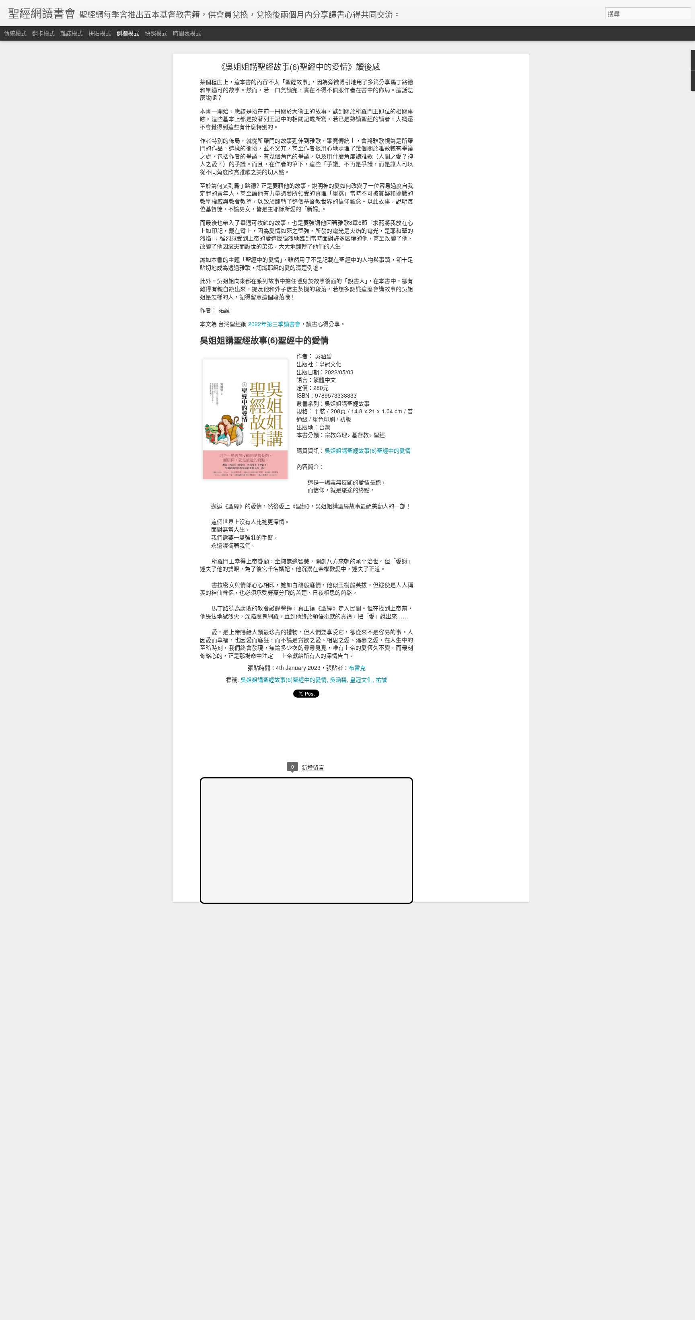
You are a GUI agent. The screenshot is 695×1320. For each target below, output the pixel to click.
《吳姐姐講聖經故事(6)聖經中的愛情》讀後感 (298, 66)
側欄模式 (128, 33)
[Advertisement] (457, 191)
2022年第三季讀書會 (274, 324)
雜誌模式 (71, 33)
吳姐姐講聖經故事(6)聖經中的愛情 (368, 450)
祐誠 (381, 679)
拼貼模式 (99, 33)
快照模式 (156, 33)
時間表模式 (187, 33)
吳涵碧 (338, 679)
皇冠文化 (361, 679)
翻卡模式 (43, 33)
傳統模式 (15, 33)
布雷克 (357, 667)
